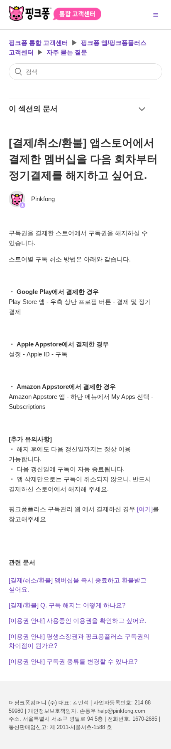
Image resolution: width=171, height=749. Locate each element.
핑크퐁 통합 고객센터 (38, 42)
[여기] (145, 509)
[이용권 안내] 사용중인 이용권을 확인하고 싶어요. (78, 620)
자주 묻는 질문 (66, 52)
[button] (155, 14)
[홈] (55, 18)
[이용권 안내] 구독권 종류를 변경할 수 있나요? (73, 661)
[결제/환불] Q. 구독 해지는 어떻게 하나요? (67, 605)
